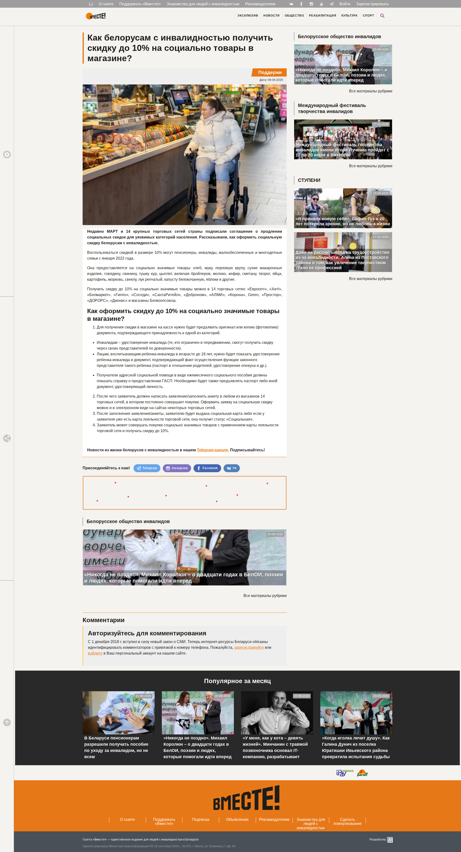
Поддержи (270, 72)
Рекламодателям (260, 4)
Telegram (149, 468)
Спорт (368, 15)
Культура (349, 15)
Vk (234, 468)
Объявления (237, 819)
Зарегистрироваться (374, 4)
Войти (345, 4)
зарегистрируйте (249, 647)
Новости (271, 15)
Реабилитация (322, 15)
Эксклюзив (247, 15)
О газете (106, 4)
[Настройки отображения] (91, 4)
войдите (95, 653)
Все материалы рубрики (265, 596)
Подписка (200, 819)
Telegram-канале (212, 450)
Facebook (210, 468)
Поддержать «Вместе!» (140, 4)
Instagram (179, 468)
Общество (294, 15)
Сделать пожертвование (348, 821)
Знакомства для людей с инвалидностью (203, 4)
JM (389, 839)
